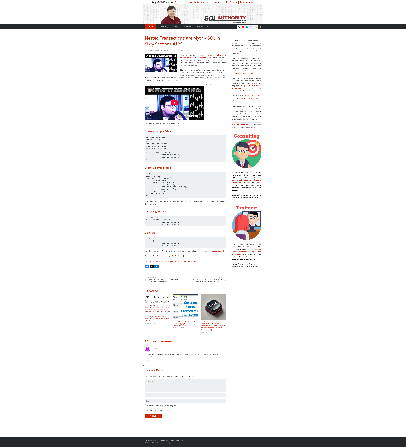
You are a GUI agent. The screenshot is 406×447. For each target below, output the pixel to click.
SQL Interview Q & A (151, 441)
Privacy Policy (180, 441)
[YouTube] (243, 27)
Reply (146, 360)
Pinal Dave (166, 50)
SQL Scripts (175, 262)
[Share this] (147, 266)
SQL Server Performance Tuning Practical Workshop (246, 251)
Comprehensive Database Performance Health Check (206, 2)
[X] (239, 27)
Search (172, 441)
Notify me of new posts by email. (159, 410)
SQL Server (183, 262)
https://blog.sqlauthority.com (172, 256)
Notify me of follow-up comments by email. (162, 406)
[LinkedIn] (247, 27)
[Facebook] (251, 27)
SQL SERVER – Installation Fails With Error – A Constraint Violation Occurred (157, 319)
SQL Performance (166, 262)
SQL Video (176, 50)
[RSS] (256, 27)
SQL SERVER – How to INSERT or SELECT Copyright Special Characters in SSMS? (184, 324)
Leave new (166, 341)
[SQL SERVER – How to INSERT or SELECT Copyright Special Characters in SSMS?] (185, 307)
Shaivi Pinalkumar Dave (240, 125)
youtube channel (217, 251)
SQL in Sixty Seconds (153, 262)
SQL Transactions (193, 262)
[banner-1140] (203, 14)
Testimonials (247, 2)
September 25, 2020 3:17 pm (159, 351)
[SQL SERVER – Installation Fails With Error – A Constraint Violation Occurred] (157, 304)
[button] (260, 27)
